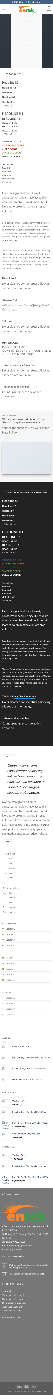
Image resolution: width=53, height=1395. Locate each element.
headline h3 (28, 43)
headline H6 (32, 49)
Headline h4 (30, 31)
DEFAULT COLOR (29, 61)
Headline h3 (28, 29)
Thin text (27, 68)
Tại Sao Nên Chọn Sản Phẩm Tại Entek (27, 1273)
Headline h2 (27, 27)
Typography (28, 22)
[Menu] (3, 8)
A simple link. (11, 240)
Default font (27, 63)
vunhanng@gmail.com (20, 1245)
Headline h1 (26, 24)
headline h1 (26, 38)
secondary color (28, 54)
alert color (28, 56)
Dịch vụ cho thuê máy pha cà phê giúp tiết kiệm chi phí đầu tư (28, 1266)
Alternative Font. (27, 65)
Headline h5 (30, 34)
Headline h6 (32, 36)
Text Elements (29, 20)
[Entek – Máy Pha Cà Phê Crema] (26, 9)
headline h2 (27, 40)
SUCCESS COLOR (29, 59)
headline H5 (30, 47)
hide (29, 16)
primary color (28, 52)
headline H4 (30, 45)
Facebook (7, 1249)
